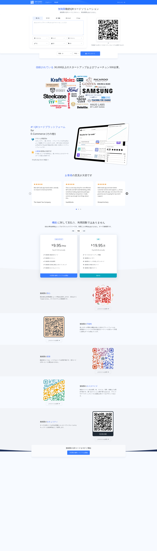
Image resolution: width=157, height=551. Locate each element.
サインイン (120, 2)
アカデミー (48, 2)
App (79, 18)
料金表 (56, 2)
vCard (69, 18)
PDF (48, 18)
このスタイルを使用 (102, 309)
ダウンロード (91, 53)
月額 (73, 231)
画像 (59, 18)
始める (98, 275)
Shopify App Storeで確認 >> (40, 160)
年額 (78, 231)
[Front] (37, 2)
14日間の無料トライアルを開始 (59, 275)
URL (38, 18)
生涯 (84, 231)
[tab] (76, 209)
